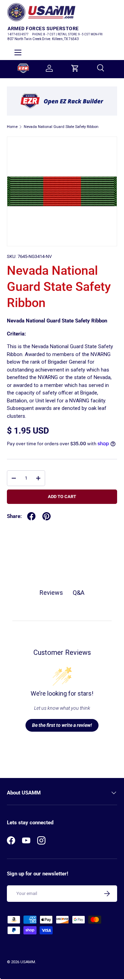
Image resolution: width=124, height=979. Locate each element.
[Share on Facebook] (31, 516)
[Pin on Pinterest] (46, 516)
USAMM (27, 962)
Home (12, 127)
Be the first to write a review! (62, 725)
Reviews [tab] (51, 592)
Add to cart (62, 496)
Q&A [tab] (78, 592)
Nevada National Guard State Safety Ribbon (61, 127)
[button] (75, 68)
